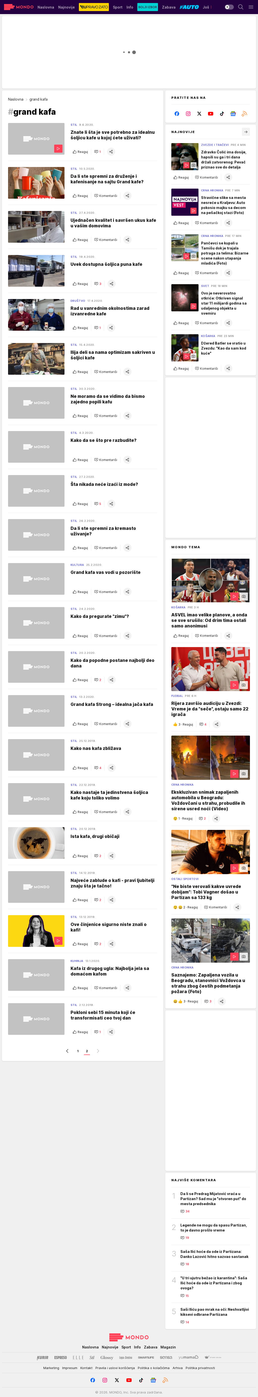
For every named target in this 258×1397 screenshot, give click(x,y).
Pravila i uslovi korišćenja (115, 1368)
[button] (97, 152)
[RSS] (244, 114)
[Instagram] (188, 114)
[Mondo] (19, 7)
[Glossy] (107, 1357)
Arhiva (178, 1368)
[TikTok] (222, 114)
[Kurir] (42, 1357)
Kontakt (86, 1368)
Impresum (69, 1368)
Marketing (51, 1368)
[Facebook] (177, 114)
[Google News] (233, 114)
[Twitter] (199, 114)
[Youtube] (210, 114)
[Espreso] (60, 1357)
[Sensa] (166, 1357)
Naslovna (15, 99)
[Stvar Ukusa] (212, 1357)
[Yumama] (189, 1357)
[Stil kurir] (91, 1357)
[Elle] (78, 1357)
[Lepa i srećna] (125, 1357)
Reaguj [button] (83, 152)
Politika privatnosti (200, 1368)
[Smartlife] (146, 1357)
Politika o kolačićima (154, 1368)
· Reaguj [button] (185, 724)
